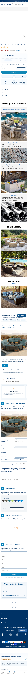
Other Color (5, 509)
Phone (21, 460)
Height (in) (3, 456)
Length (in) (3, 449)
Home (2, 8)
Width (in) (3, 452)
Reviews (21, 103)
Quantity (3, 445)
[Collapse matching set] (26, 659)
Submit (14, 574)
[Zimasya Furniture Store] (7, 5)
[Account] (22, 4)
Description (8, 103)
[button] (4, 47)
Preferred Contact (5, 459)
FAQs (5, 365)
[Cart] (25, 4)
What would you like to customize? (7, 440)
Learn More (23, 374)
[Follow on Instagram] (10, 634)
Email (16, 460)
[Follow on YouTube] (25, 634)
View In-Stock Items (13, 668)
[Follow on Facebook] (2, 634)
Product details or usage (7, 464)
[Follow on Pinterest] (17, 634)
